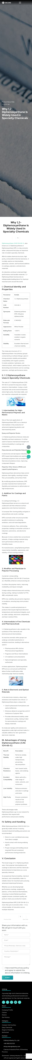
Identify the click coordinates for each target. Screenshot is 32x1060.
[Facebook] (3, 1002)
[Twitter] (15, 1002)
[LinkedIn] (7, 1002)
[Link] (6, 2)
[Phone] (29, 457)
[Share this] (14, 238)
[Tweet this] (18, 238)
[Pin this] (28, 916)
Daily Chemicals (7, 1027)
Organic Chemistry (8, 1030)
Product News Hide (8, 102)
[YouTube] (11, 1002)
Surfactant (5, 1032)
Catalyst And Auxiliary (9, 1025)
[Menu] (20, 2)
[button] (29, 2)
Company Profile (7, 1010)
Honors (4, 1015)
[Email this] (10, 238)
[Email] (29, 447)
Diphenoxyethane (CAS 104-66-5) (13, 243)
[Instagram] (19, 1002)
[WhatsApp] (29, 452)
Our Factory (6, 1017)
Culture (4, 1012)
